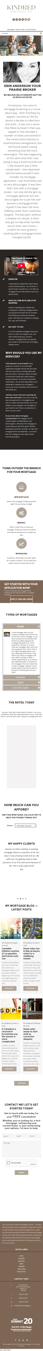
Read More (9, 988)
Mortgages (21, 1261)
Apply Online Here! (21, 599)
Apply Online (22, 1269)
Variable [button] (20, 677)
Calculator (21, 1266)
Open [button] (20, 682)
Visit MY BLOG (31, 29)
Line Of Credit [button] (20, 687)
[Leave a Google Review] (23, 19)
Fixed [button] (20, 626)
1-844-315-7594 (23, 1302)
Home (5, 33)
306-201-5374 (23, 1298)
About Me (21, 1258)
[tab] (21, 626)
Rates (21, 1263)
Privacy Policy (21, 1271)
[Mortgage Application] (29, 19)
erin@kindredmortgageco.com (23, 1306)
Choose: (9, 825)
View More (21, 1083)
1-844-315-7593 (19, 29)
